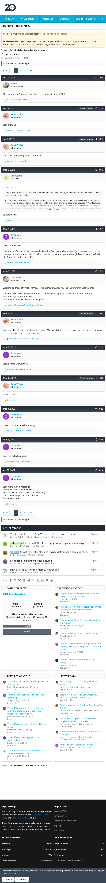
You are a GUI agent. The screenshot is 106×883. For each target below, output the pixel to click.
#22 (101, 408)
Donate (27, 631)
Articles (48, 18)
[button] (37, 19)
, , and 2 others (25, 305)
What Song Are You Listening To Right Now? (78, 683)
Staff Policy (59, 830)
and (17, 100)
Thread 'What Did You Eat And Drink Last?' (81, 633)
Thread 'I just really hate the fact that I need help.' (26, 696)
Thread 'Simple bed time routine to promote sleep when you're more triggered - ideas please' (25, 711)
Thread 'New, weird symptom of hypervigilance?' (23, 739)
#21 (101, 378)
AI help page (70, 41)
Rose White (9, 58)
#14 (101, 108)
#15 (101, 139)
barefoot (14, 572)
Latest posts (67, 676)
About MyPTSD (60, 811)
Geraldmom (46, 860)
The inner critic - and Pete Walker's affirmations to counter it (44, 534)
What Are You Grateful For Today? (77, 744)
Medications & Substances (72, 739)
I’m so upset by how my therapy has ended (34, 569)
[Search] (102, 19)
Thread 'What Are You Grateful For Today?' (77, 661)
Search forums (24, 26)
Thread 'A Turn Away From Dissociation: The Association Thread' (80, 595)
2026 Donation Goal (14, 594)
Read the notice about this (53, 33)
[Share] (96, 78)
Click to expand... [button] (53, 209)
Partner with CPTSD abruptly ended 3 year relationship (53, 543)
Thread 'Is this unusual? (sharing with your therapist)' (28, 683)
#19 (101, 313)
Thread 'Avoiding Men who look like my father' (26, 726)
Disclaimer (37, 814)
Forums (9, 18)
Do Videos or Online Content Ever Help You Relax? (81, 706)
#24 (101, 470)
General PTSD (66, 713)
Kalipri (13, 555)
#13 (101, 77)
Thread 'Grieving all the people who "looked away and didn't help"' (25, 752)
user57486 (15, 563)
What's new (27, 18)
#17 (101, 229)
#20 (101, 347)
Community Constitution (65, 820)
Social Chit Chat (67, 690)
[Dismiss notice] (102, 34)
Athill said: (9, 187)
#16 (101, 169)
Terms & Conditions (21, 818)
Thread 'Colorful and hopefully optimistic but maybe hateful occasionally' (80, 608)
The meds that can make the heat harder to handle (81, 733)
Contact (65, 18)
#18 (101, 271)
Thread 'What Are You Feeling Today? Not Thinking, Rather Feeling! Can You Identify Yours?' (81, 646)
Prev (6, 70)
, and (20, 130)
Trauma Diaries (66, 726)
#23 (101, 439)
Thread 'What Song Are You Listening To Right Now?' (80, 621)
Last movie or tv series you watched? (78, 694)
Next (31, 70)
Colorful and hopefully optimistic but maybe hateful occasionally (78, 720)
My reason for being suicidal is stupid (31, 560)
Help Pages (58, 825)
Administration (60, 816)
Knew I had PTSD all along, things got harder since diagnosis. (54, 552)
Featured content (18, 676)
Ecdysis (13, 537)
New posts (7, 26)
